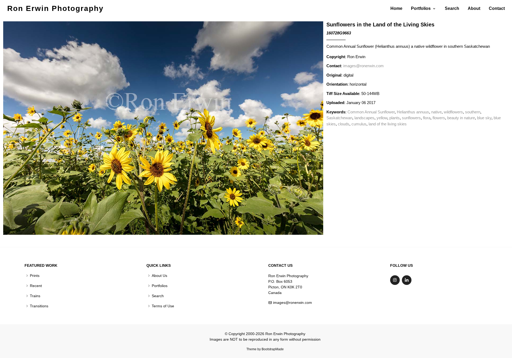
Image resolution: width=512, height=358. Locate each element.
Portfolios (159, 286)
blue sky (484, 118)
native (436, 112)
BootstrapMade (273, 349)
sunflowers (411, 118)
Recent (36, 286)
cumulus (358, 124)
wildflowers (453, 112)
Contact (497, 8)
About (474, 8)
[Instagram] (395, 280)
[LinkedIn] (406, 280)
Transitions (39, 306)
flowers (439, 118)
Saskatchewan (339, 118)
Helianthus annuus (413, 112)
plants (394, 118)
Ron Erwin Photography (55, 8)
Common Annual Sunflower (371, 112)
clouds (343, 124)
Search (452, 8)
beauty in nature (461, 118)
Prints (34, 275)
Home (396, 8)
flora (426, 118)
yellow (382, 118)
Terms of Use (163, 306)
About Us (159, 275)
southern (472, 112)
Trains (35, 296)
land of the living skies (388, 124)
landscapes (364, 118)
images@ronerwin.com (363, 65)
